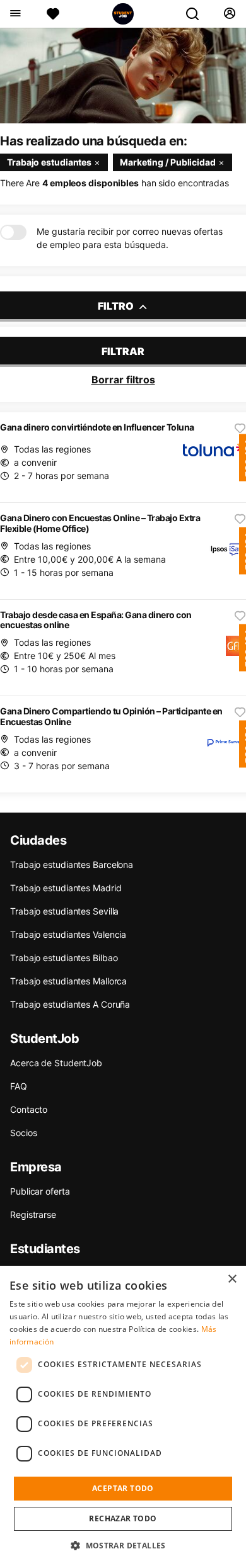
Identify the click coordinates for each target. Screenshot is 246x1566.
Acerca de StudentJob (56, 1062)
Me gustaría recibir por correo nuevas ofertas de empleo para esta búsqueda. (130, 238)
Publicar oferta (40, 1191)
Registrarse (33, 1214)
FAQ (18, 1086)
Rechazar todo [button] (122, 1518)
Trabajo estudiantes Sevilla (64, 911)
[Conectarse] (229, 14)
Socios (23, 1132)
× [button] (232, 1279)
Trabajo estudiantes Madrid (65, 887)
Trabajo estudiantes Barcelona (71, 864)
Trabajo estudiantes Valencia (68, 934)
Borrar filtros (123, 379)
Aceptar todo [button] (123, 1488)
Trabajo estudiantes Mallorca (68, 981)
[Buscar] (197, 14)
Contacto (28, 1109)
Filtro (117, 306)
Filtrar (123, 351)
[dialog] (123, 1416)
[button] (123, 1545)
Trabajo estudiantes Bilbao (63, 957)
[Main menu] (14, 14)
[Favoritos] (53, 14)
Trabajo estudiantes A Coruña (70, 1004)
